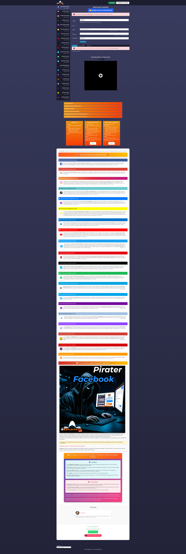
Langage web (59, 545)
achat (93, 143)
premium (120, 35)
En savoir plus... (116, 164)
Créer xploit (83, 41)
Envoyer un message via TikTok (93, 535)
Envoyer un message (93, 531)
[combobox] (104, 29)
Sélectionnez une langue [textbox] (60, 547)
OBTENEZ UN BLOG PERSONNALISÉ (101, 10)
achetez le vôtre (119, 30)
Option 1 (99, 59)
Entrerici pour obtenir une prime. (114, 48)
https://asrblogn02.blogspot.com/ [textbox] (84, 29)
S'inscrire (112, 2)
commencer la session (123, 2)
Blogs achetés (89, 45)
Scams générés (75, 45)
